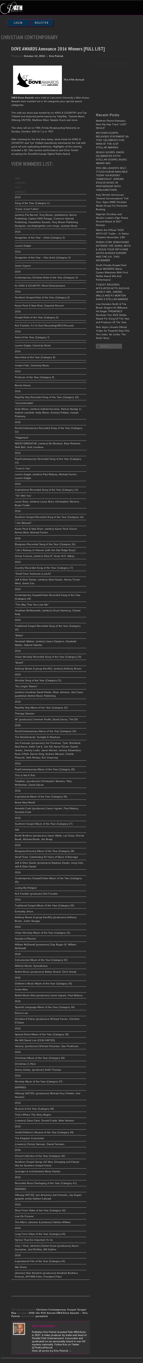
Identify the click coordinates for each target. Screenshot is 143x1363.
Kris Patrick (56, 56)
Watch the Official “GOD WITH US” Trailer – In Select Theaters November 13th (112, 234)
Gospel (71, 1309)
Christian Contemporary (51, 1309)
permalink (42, 1316)
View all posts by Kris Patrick (52, 1350)
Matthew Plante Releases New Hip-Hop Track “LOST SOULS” (111, 124)
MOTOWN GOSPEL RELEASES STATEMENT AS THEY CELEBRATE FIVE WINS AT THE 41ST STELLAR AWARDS (112, 140)
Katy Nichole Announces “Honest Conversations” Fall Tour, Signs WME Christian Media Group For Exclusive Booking (112, 202)
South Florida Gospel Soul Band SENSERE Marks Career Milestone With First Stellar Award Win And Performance (112, 272)
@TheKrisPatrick (42, 1347)
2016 (32, 1312)
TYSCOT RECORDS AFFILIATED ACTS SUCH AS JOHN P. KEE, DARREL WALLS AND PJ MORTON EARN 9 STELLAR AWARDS (112, 292)
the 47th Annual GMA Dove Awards (57, 1312)
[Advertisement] (119, 87)
